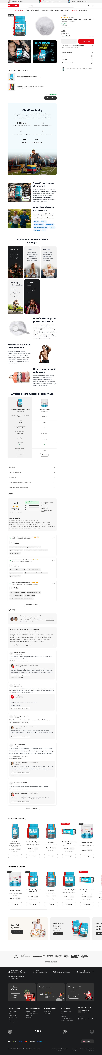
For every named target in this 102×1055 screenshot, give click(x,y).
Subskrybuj (74, 996)
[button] (55, 65)
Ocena (64, 56)
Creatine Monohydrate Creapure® (20, 409)
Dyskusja (64, 59)
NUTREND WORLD (66, 1011)
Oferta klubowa (19, 10)
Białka (27, 10)
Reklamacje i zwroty (14, 1022)
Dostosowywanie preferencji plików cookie (59, 1049)
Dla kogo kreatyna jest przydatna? (20, 482)
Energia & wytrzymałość (47, 10)
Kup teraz (19, 454)
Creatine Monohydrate (33, 842)
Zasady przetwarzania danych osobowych (87, 1049)
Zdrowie (67, 10)
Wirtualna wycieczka (66, 1018)
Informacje (12, 477)
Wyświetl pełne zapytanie (15, 758)
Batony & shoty (83, 10)
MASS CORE (34, 732)
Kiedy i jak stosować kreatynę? (18, 487)
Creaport (51, 842)
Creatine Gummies (44, 409)
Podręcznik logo (48, 1011)
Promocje (74, 10)
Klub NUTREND (13, 1015)
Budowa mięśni (35, 10)
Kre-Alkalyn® (15, 841)
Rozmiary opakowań (67, 62)
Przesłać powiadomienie (67, 1020)
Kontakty (63, 1016)
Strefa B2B (29, 1015)
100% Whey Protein (30, 86)
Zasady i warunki (13, 1011)
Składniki (12, 467)
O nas (62, 1014)
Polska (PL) (88, 1041)
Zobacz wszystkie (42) (32, 808)
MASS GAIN (42, 732)
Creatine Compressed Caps (69, 842)
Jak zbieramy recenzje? (16, 512)
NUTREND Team (13, 1017)
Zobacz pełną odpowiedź (17, 677)
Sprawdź (58, 933)
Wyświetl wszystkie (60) (32, 604)
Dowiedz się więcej (15, 996)
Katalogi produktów (31, 1011)
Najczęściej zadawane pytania (21, 645)
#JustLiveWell (17, 931)
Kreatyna (65, 15)
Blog (10, 1019)
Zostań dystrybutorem (31, 1013)
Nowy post (50, 619)
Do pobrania (47, 1013)
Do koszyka (50, 98)
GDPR (10, 1013)
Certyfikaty (29, 1017)
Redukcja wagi (59, 10)
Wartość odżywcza (67, 52)
